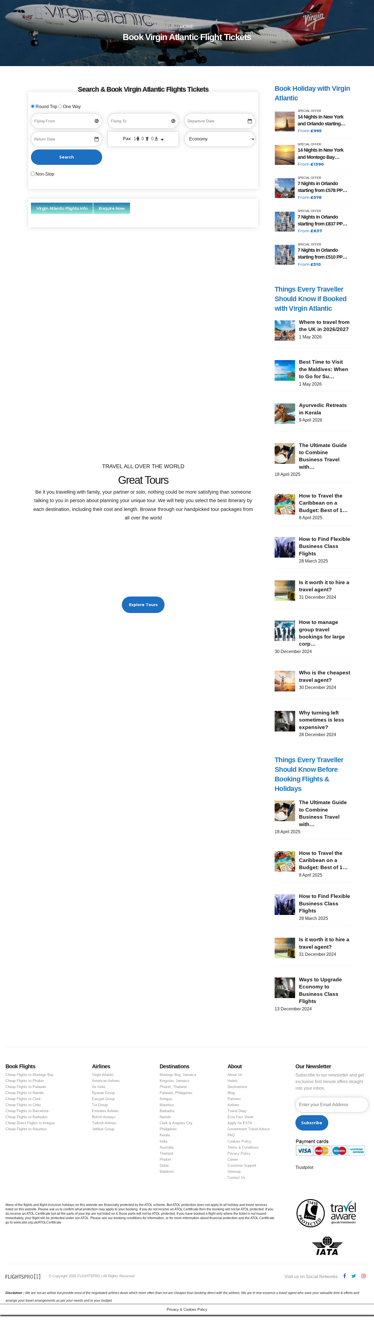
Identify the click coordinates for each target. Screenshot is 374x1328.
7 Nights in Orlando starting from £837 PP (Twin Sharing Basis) (320, 220)
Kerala (165, 1135)
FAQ (231, 1135)
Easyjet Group (103, 1099)
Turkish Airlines (104, 1123)
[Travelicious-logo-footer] (23, 1276)
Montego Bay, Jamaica (178, 1075)
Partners (234, 1099)
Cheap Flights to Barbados (26, 1117)
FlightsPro (155, 300)
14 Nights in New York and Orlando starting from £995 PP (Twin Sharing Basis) (320, 120)
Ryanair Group (103, 1093)
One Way (71, 106)
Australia (167, 1147)
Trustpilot (304, 1167)
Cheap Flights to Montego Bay (29, 1075)
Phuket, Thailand (173, 1087)
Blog (231, 1093)
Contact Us (236, 1178)
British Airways (104, 1117)
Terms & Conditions (243, 1147)
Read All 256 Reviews (143, 428)
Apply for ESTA (240, 1123)
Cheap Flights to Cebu (23, 1105)
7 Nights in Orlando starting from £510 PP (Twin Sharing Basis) (320, 254)
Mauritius (167, 1105)
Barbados (167, 1111)
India (163, 1141)
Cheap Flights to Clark (23, 1099)
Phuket (165, 1159)
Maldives (167, 1171)
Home (187, 26)
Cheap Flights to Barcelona (26, 1111)
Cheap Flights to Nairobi (24, 1093)
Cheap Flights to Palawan (25, 1087)
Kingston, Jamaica (174, 1081)
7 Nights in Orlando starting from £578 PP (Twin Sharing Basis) (320, 187)
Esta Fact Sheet (241, 1117)
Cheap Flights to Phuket (24, 1081)
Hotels (233, 1081)
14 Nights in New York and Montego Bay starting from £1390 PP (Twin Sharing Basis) (321, 153)
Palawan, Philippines (176, 1093)
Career (233, 1159)
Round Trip (46, 106)
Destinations (237, 1087)
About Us (235, 1075)
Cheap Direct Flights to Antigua (30, 1123)
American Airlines (106, 1081)
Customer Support (242, 1165)
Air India (98, 1087)
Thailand (166, 1153)
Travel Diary (237, 1111)
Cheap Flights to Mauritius (26, 1129)
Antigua (166, 1099)
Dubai (164, 1165)
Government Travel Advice (249, 1129)
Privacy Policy (239, 1153)
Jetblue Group (103, 1129)
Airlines (233, 1105)
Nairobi (165, 1117)
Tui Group (100, 1105)
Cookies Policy (239, 1141)
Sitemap (234, 1171)
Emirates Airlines (105, 1111)
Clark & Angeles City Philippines (176, 1126)
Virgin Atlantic (103, 1075)
